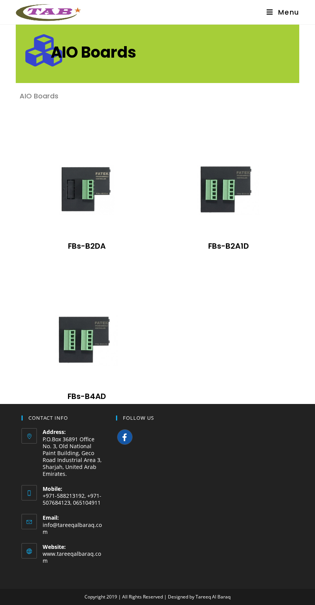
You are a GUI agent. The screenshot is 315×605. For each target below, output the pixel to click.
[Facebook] (125, 437)
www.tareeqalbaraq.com (72, 557)
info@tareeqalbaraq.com (72, 528)
